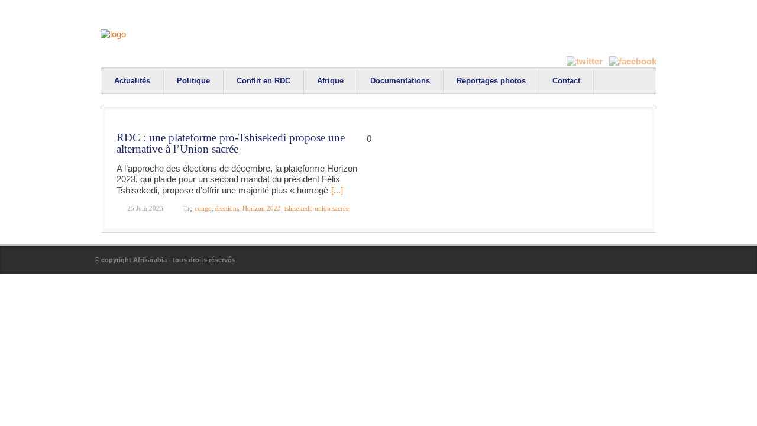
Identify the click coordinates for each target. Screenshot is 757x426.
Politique (193, 80)
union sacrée (332, 208)
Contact (566, 80)
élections (227, 208)
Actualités (132, 80)
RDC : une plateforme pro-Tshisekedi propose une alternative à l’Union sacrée (231, 143)
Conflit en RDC (263, 80)
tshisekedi (297, 208)
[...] (337, 190)
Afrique (330, 80)
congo (203, 208)
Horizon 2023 (261, 208)
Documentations (400, 80)
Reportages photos (491, 80)
